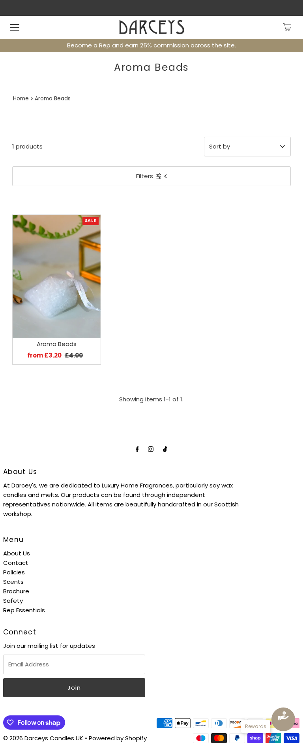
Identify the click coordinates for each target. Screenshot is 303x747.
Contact (15, 563)
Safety (13, 600)
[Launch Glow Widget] (283, 719)
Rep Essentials (24, 610)
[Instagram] (150, 449)
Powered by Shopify (118, 738)
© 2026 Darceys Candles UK (43, 738)
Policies (14, 572)
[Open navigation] (14, 27)
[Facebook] (137, 449)
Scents (13, 582)
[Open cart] (287, 27)
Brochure (16, 591)
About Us (16, 553)
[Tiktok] (165, 449)
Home (21, 98)
